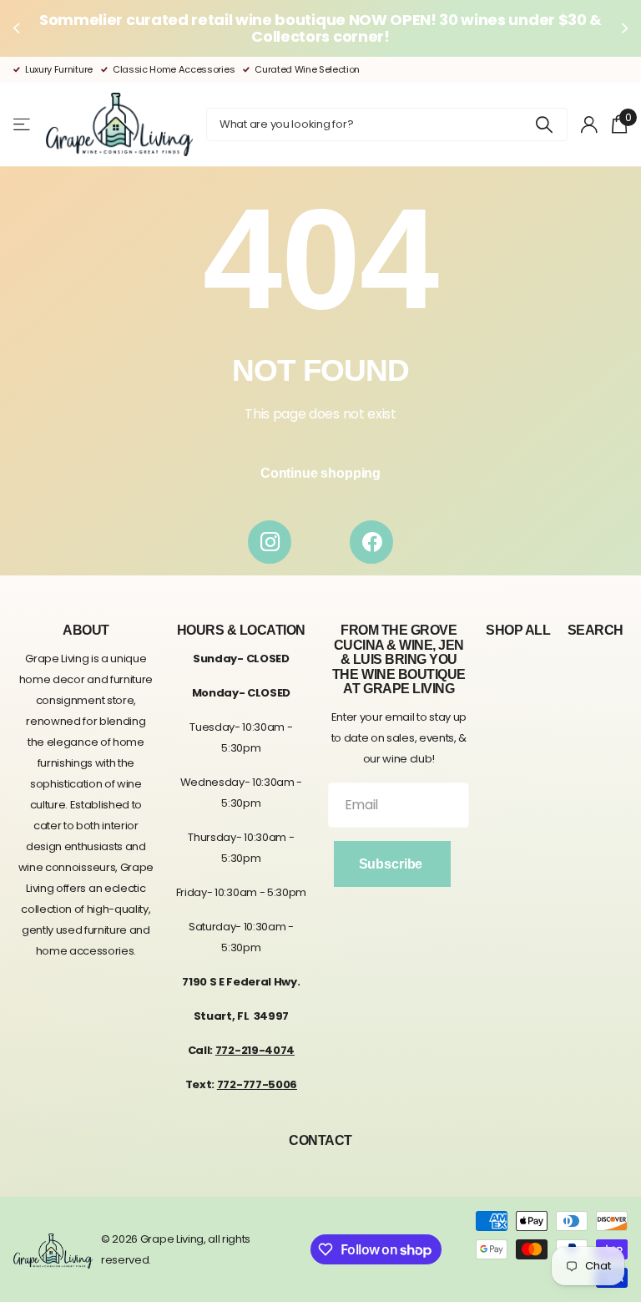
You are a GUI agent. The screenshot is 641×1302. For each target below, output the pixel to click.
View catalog (23, 125)
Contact (320, 1140)
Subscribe (392, 864)
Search (595, 630)
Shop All (518, 630)
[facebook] (371, 542)
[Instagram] (269, 542)
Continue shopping (320, 473)
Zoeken (545, 124)
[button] (18, 28)
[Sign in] (589, 125)
